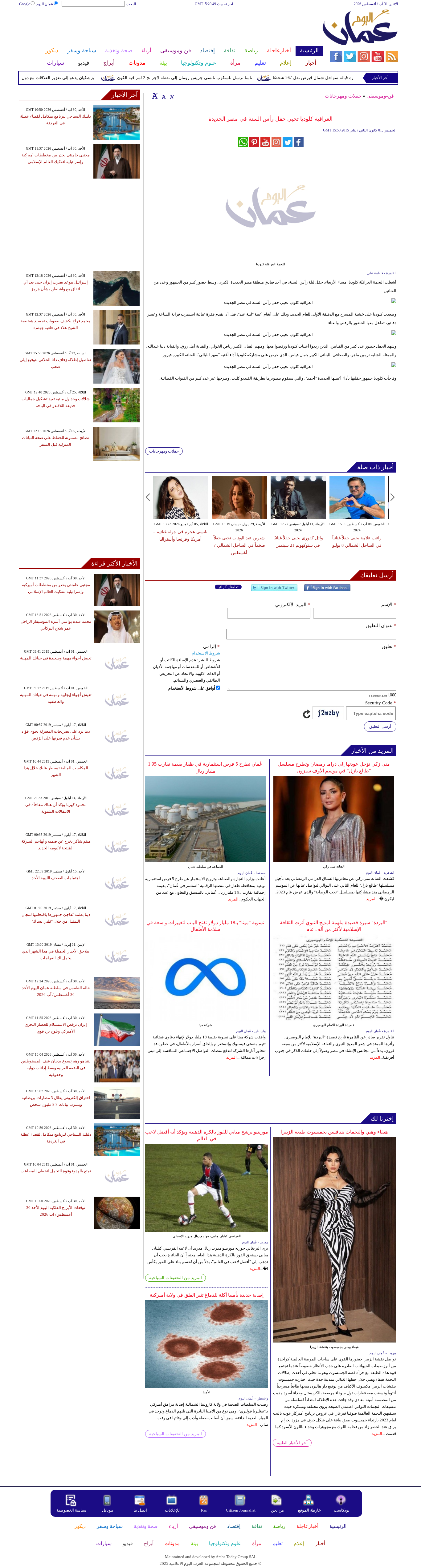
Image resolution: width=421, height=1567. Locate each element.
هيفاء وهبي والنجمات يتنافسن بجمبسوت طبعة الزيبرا (334, 1131)
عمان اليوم (44, 4)
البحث (131, 4)
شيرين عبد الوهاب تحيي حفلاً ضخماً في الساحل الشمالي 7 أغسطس (239, 545)
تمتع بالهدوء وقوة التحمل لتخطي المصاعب (56, 1171)
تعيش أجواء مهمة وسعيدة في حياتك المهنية (56, 658)
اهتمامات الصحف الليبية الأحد (56, 878)
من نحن (277, 1510)
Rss (204, 1510)
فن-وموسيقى (380, 96)
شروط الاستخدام (206, 653)
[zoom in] (155, 96)
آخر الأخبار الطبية (292, 1442)
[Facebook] (327, 590)
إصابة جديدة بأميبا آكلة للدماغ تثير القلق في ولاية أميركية (207, 1295)
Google (24, 4)
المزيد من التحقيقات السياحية (175, 1277)
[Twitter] (274, 590)
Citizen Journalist (240, 1510)
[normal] (163, 96)
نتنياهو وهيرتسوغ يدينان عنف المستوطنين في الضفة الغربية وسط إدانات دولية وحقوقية (56, 1068)
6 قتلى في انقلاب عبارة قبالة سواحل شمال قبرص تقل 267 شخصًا (358, 77)
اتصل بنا (140, 1510)
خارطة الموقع (309, 1510)
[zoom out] (172, 96)
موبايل (108, 1510)
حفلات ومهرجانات (343, 96)
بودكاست (341, 1510)
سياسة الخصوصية (71, 1510)
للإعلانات (172, 1510)
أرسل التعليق (380, 726)
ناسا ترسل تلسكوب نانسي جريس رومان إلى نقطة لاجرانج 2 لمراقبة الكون (210, 77)
